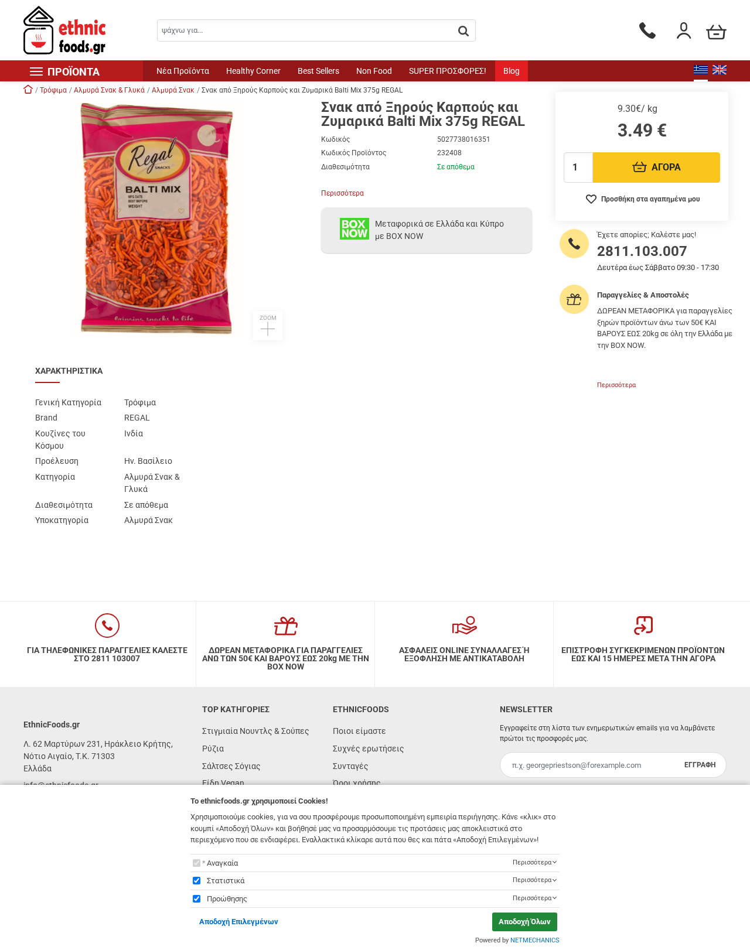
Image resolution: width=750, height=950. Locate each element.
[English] (719, 70)
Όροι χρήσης (357, 783)
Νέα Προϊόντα (182, 71)
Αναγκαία (222, 863)
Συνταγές (351, 766)
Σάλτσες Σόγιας (231, 766)
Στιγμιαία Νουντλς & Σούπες (255, 731)
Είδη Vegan (223, 783)
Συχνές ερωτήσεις (368, 748)
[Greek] (701, 70)
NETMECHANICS (535, 940)
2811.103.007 (642, 251)
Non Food (374, 71)
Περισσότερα (342, 193)
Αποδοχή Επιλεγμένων (238, 921)
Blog (511, 71)
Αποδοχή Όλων (525, 921)
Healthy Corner (253, 71)
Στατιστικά (225, 880)
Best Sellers (318, 71)
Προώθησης (227, 898)
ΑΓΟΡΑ (666, 167)
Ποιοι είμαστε (359, 731)
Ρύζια (213, 748)
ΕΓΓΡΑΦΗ (699, 765)
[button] (166, 220)
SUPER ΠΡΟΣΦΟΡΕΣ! (447, 71)
